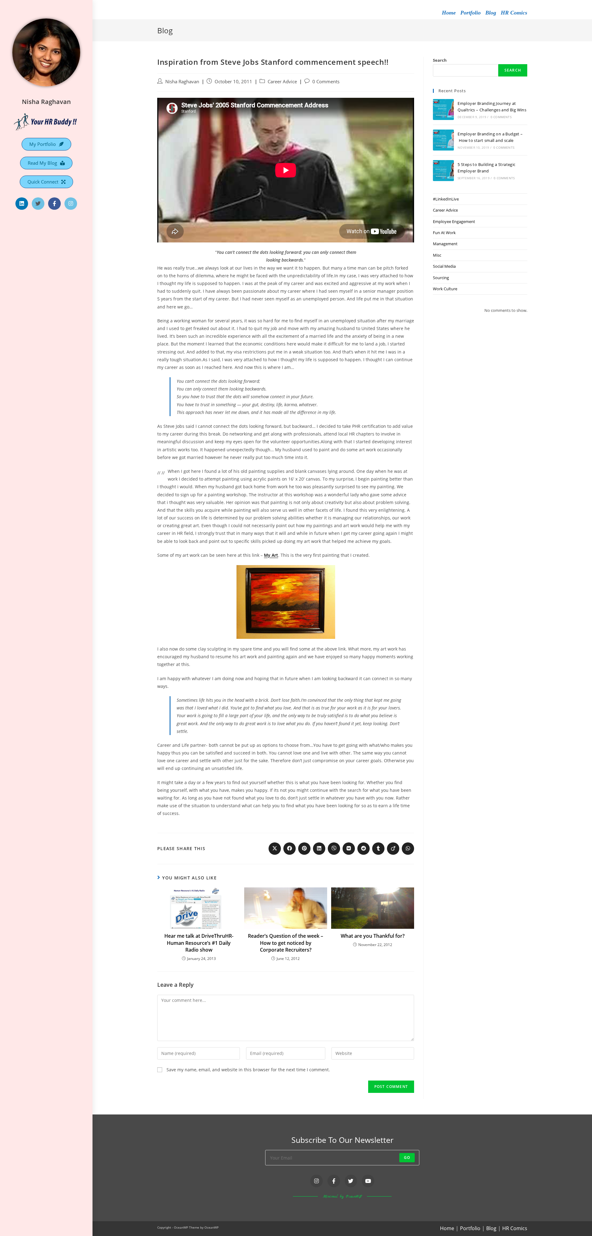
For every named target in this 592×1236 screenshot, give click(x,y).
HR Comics (514, 13)
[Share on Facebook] (289, 848)
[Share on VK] (349, 848)
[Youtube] (368, 1181)
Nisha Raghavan (46, 101)
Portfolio (470, 13)
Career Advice (282, 82)
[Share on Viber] (334, 848)
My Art (271, 555)
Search (440, 60)
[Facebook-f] (54, 203)
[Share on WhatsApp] (408, 848)
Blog (490, 13)
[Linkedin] (21, 203)
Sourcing (441, 277)
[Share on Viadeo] (393, 848)
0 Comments (325, 82)
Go (407, 1157)
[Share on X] (275, 848)
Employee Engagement (454, 221)
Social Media (444, 266)
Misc (437, 255)
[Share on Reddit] (363, 848)
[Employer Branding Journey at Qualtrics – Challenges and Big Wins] (443, 109)
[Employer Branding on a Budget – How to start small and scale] (443, 140)
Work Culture (445, 288)
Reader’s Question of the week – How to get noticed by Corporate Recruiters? (285, 942)
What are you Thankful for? (373, 935)
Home (449, 13)
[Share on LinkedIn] (319, 848)
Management (445, 243)
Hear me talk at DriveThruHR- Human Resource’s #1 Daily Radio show (198, 942)
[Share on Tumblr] (378, 848)
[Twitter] (38, 203)
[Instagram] (70, 203)
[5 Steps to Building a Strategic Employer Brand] (443, 170)
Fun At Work (444, 232)
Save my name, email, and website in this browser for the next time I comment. (248, 1070)
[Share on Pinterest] (304, 848)
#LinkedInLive (446, 199)
